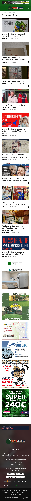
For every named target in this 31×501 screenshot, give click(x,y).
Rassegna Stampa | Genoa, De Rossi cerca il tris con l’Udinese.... (15, 180)
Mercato (6, 492)
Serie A (23, 492)
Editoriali (12, 490)
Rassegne (12, 492)
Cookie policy (20, 473)
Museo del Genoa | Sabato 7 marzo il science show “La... (13, 253)
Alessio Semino (5, 38)
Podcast (19, 494)
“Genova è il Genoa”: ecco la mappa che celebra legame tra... (14, 156)
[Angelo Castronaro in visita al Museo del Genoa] (15, 96)
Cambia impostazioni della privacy (15, 477)
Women (18, 492)
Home (3, 12)
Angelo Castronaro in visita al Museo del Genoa (13, 106)
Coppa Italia (13, 494)
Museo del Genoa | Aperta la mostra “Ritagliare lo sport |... (13, 82)
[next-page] (20, 263)
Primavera (18, 490)
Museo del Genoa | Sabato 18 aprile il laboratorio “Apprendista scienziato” (14, 131)
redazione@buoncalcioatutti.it (18, 486)
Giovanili (25, 490)
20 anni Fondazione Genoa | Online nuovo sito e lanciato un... (14, 203)
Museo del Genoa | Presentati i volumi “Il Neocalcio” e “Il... (14, 35)
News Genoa (5, 490)
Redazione (4, 62)
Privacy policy (11, 473)
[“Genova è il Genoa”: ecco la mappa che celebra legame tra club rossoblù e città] (15, 146)
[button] (3, 8)
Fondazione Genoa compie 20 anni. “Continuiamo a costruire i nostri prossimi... (14, 228)
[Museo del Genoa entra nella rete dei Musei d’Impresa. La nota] (15, 49)
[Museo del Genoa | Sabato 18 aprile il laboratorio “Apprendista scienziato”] (15, 120)
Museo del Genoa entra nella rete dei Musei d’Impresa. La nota (15, 59)
